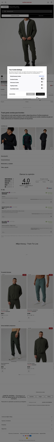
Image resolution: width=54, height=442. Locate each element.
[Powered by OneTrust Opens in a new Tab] (41, 98)
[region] (27, 82)
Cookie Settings (12, 93)
